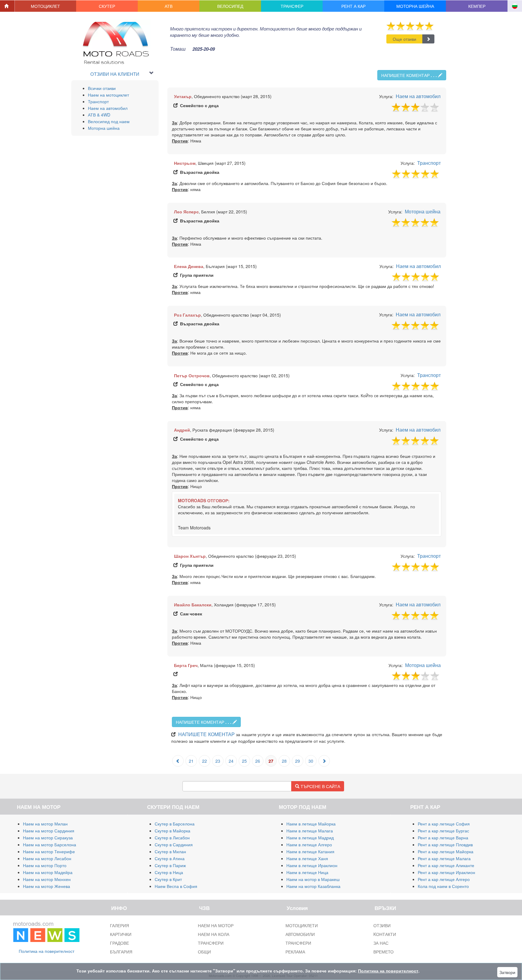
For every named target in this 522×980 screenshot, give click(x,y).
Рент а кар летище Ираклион (446, 872)
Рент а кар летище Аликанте (446, 865)
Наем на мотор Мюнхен (47, 879)
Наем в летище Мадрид (310, 838)
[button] (45, 6)
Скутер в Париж (170, 865)
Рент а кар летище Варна (443, 838)
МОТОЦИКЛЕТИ (301, 925)
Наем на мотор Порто (44, 865)
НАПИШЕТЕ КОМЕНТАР (409, 75)
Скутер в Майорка (172, 831)
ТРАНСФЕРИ (211, 943)
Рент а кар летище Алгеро (444, 879)
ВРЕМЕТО (383, 952)
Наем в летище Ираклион (311, 865)
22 (204, 761)
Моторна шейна (104, 128)
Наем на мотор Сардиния (48, 831)
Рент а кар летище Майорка (445, 851)
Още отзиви (404, 39)
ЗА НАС (380, 943)
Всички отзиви (102, 88)
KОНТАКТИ (384, 934)
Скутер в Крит (168, 879)
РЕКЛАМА (295, 952)
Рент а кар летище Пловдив (445, 844)
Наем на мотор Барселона (49, 844)
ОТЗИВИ (382, 925)
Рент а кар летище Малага (444, 858)
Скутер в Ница (169, 872)
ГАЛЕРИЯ (119, 925)
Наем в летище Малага (309, 831)
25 (244, 761)
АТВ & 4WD (99, 115)
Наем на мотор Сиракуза (48, 838)
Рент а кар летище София (444, 824)
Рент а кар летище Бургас (443, 831)
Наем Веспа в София (176, 886)
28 (284, 761)
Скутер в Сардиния (174, 844)
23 (217, 761)
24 (231, 761)
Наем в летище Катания (310, 851)
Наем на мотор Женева (46, 886)
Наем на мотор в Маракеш (313, 879)
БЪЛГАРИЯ (121, 952)
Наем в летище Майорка (311, 824)
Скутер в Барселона (175, 824)
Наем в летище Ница (307, 872)
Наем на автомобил (107, 108)
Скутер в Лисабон (172, 838)
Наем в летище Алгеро (309, 844)
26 (257, 761)
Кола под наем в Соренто (443, 886)
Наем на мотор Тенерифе (49, 851)
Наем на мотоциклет (108, 95)
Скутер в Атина (170, 858)
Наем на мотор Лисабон (47, 858)
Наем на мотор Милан (45, 824)
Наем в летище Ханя (307, 858)
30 (310, 761)
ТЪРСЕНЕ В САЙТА (319, 786)
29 (297, 761)
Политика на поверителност (46, 951)
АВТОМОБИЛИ (300, 934)
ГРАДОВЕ (119, 943)
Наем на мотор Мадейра (47, 872)
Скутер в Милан (170, 851)
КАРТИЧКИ (120, 934)
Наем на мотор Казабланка (313, 886)
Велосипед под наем (109, 121)
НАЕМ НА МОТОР (216, 925)
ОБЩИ (204, 952)
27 (271, 761)
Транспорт (98, 101)
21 (191, 761)
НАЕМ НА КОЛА (213, 934)
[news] (46, 930)
